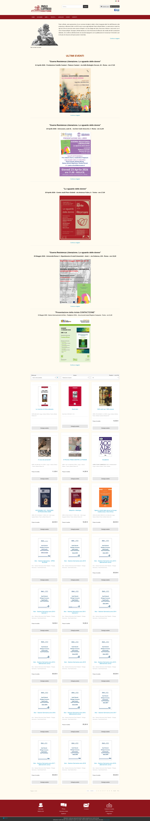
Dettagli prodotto (44, 428)
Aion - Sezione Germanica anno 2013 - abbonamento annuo (105, 561)
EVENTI (68, 17)
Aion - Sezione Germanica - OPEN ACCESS (45, 561)
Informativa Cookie (63, 811)
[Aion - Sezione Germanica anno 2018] (75, 750)
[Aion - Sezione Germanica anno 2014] (105, 598)
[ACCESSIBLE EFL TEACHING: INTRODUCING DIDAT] (44, 497)
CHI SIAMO (39, 17)
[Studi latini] (75, 396)
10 (111, 790)
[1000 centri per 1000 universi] (105, 396)
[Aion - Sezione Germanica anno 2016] (44, 700)
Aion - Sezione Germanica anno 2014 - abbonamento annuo (44, 662)
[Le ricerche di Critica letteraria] (44, 396)
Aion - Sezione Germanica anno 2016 (44, 712)
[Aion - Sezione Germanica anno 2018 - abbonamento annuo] (105, 750)
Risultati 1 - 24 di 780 (114, 375)
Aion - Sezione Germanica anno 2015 (75, 662)
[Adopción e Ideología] (75, 497)
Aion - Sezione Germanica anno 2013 (75, 561)
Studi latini (75, 409)
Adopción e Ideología (75, 510)
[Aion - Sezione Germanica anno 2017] (105, 700)
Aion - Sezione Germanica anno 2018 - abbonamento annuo (105, 764)
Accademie (105, 460)
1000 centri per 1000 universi (105, 409)
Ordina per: (33, 375)
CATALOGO (61, 17)
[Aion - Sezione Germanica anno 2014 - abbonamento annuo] (44, 649)
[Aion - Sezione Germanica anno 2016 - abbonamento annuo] (75, 700)
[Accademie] (105, 447)
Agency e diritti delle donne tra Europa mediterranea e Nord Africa (105, 511)
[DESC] (57, 377)
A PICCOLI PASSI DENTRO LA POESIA (75, 460)
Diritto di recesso (109, 811)
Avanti (114, 790)
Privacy (63, 809)
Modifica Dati (41, 811)
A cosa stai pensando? (44, 460)
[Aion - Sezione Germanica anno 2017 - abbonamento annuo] (44, 750)
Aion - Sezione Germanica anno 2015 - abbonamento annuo (105, 662)
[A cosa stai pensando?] (44, 447)
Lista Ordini (40, 809)
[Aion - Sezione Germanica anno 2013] (75, 548)
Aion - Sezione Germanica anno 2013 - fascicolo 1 (44, 612)
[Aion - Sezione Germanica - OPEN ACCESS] (44, 548)
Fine (118, 790)
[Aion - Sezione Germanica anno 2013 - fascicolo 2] (75, 598)
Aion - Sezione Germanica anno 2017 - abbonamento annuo (44, 764)
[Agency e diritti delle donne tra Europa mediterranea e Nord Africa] (105, 497)
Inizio (88, 790)
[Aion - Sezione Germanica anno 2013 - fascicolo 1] (44, 598)
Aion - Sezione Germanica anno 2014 (105, 611)
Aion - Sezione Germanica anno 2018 (75, 763)
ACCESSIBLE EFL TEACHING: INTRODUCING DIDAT (44, 511)
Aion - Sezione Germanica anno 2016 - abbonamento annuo (75, 713)
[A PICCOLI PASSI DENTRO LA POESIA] (75, 447)
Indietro (92, 790)
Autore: (75, 375)
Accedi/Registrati (115, 6)
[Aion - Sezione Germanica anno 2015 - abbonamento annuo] (105, 649)
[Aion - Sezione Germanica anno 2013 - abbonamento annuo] (105, 548)
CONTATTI (74, 17)
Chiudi (6, 818)
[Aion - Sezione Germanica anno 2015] (75, 649)
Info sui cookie (107, 819)
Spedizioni (63, 813)
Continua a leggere (115, 38)
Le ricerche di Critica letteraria (44, 409)
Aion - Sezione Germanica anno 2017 (105, 712)
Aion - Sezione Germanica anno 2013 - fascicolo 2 (75, 612)
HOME (33, 17)
